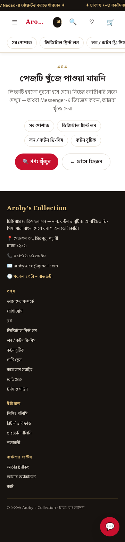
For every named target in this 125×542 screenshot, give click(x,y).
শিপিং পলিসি (17, 413)
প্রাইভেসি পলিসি (19, 433)
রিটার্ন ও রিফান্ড (19, 423)
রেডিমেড (14, 379)
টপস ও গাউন (17, 389)
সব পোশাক (22, 43)
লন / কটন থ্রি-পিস (46, 140)
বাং (59, 22)
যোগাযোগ (15, 311)
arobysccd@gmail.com (36, 265)
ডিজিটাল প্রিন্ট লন (61, 43)
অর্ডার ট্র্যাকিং (18, 467)
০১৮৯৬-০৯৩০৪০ (30, 255)
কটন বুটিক (86, 140)
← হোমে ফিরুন (86, 162)
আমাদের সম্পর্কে (20, 301)
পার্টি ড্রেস (14, 359)
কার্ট (10, 486)
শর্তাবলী (13, 442)
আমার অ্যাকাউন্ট (21, 476)
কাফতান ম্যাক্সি (19, 369)
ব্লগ (9, 320)
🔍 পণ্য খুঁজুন (37, 162)
